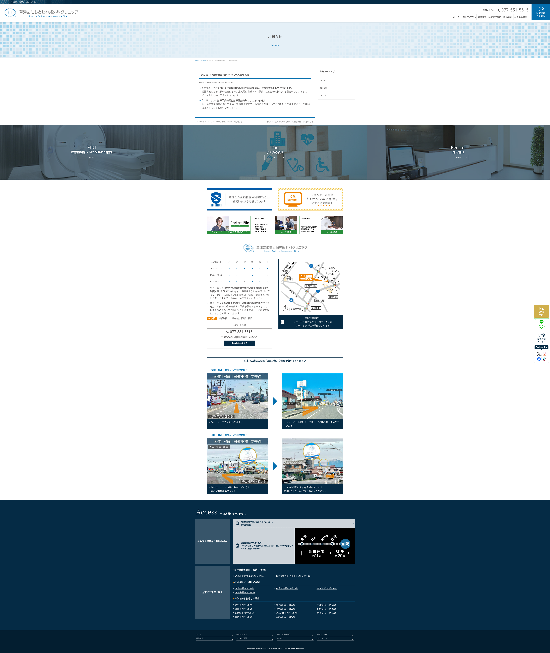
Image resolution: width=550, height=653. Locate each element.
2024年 (323, 95)
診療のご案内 (322, 634)
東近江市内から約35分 (246, 613)
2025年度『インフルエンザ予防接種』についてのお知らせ (218, 122)
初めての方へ (241, 634)
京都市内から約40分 (245, 605)
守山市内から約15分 (326, 605)
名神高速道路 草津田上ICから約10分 (293, 576)
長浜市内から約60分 (245, 617)
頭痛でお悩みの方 (283, 634)
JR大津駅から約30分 (327, 588)
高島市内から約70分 (285, 617)
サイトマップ (322, 638)
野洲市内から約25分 (245, 609)
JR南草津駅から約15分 (287, 588)
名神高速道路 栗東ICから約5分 (250, 576)
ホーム (199, 634)
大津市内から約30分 (285, 605)
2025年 (323, 88)
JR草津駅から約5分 (244, 588)
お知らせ (280, 638)
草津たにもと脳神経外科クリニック (274, 649)
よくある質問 (241, 638)
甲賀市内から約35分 (326, 609)
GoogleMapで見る (239, 343)
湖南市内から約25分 (285, 609)
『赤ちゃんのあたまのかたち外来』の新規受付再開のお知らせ (290, 122)
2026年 (323, 80)
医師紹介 (199, 638)
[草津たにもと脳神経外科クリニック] (41, 15)
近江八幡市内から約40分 (287, 613)
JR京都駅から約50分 (245, 592)
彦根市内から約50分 (326, 613)
